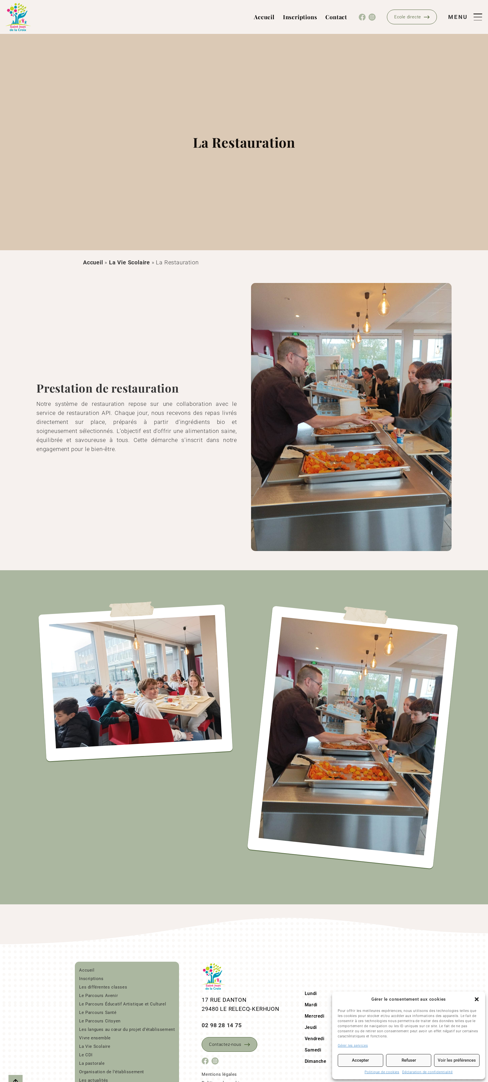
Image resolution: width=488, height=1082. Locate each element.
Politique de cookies (382, 1072)
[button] (477, 999)
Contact (336, 17)
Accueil (264, 17)
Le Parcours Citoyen (99, 1021)
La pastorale (91, 1063)
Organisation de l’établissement (111, 1071)
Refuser (409, 1060)
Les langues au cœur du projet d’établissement (127, 1029)
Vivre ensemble (94, 1037)
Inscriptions (300, 17)
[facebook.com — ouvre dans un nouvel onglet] (362, 17)
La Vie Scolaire (129, 262)
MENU (458, 17)
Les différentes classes (103, 987)
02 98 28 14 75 (221, 1025)
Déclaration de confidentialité (427, 1072)
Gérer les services (353, 1046)
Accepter (360, 1060)
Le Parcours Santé (97, 1012)
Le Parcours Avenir (98, 995)
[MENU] (475, 16)
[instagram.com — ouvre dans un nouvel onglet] (372, 17)
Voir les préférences (457, 1060)
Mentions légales (219, 1074)
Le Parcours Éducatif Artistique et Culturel (122, 1004)
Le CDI (86, 1054)
